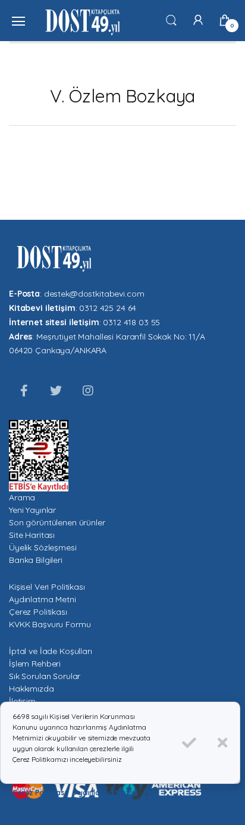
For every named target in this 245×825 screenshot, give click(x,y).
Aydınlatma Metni (42, 599)
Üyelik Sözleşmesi (43, 547)
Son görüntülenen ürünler (57, 522)
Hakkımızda (31, 688)
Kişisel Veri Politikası (47, 586)
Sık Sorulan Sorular (44, 676)
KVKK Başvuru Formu (49, 624)
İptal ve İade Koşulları (50, 651)
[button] (171, 19)
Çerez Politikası (38, 611)
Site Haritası (32, 535)
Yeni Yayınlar (32, 510)
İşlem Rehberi (35, 663)
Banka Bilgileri (35, 560)
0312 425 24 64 (107, 308)
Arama (22, 497)
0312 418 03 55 (131, 322)
